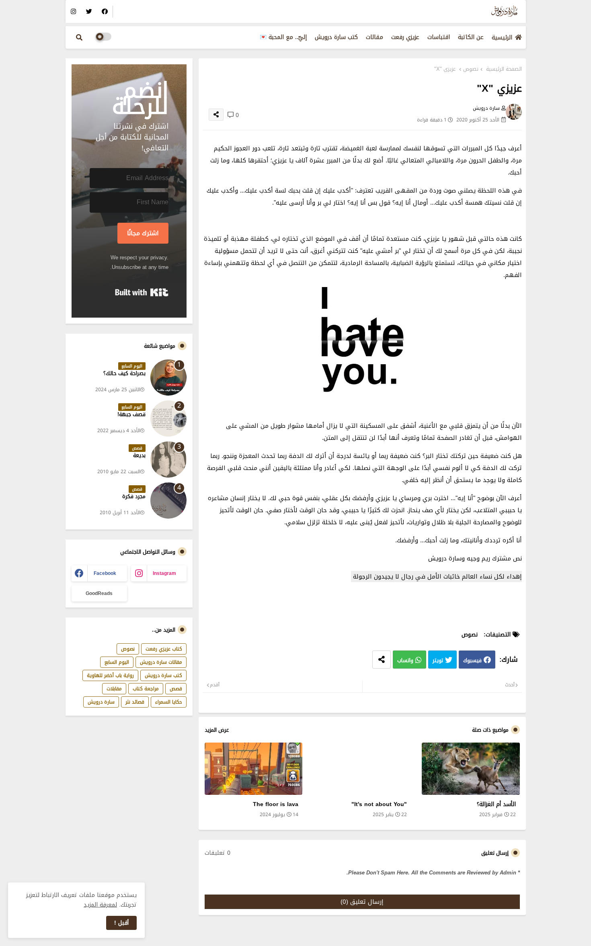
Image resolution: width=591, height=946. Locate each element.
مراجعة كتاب (146, 688)
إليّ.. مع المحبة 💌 (283, 37)
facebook (105, 573)
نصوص (470, 69)
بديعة (139, 455)
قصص (176, 688)
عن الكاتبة (471, 37)
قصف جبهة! (131, 414)
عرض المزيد (217, 730)
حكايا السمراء (168, 702)
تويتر (438, 660)
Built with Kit (141, 292)
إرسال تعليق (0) (362, 901)
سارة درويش (101, 702)
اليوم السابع (117, 662)
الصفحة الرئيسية (504, 69)
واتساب (405, 660)
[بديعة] (168, 459)
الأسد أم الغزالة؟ (496, 804)
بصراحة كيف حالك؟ (124, 373)
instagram (164, 573)
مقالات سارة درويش (161, 662)
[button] (79, 37)
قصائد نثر (134, 702)
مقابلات (114, 688)
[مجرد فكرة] (168, 500)
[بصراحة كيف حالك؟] (168, 377)
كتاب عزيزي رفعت (164, 648)
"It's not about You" (379, 804)
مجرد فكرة (134, 496)
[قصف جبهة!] (168, 418)
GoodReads (99, 593)
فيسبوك (472, 660)
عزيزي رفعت (405, 37)
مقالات (374, 37)
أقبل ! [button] (121, 922)
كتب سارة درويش (336, 37)
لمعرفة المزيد (100, 904)
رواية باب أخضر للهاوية (110, 675)
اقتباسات (438, 37)
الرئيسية (502, 37)
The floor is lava (275, 804)
